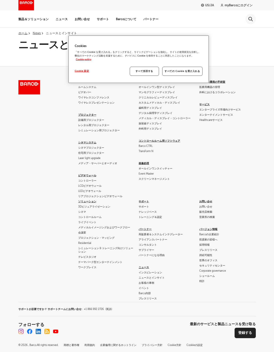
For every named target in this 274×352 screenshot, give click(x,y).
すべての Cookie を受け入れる (182, 71)
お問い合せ (82, 19)
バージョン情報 (208, 229)
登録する (245, 333)
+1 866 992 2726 (98, 309)
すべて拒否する (144, 71)
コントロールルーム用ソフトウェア (159, 140)
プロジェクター (87, 114)
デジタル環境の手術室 (212, 81)
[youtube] (55, 331)
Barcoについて (126, 19)
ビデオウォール (87, 175)
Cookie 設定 (82, 71)
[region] (138, 59)
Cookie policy (83, 59)
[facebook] (29, 331)
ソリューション (87, 201)
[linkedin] (38, 331)
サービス (204, 104)
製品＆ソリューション (33, 19)
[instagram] (21, 331)
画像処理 (144, 163)
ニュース (62, 19)
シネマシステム (87, 142)
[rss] (47, 331)
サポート (103, 19)
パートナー (151, 19)
